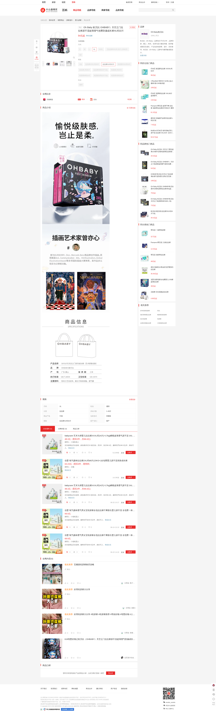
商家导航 (105, 10)
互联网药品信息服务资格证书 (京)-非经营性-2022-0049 (85, 699)
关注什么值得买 (170, 705)
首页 (44, 2)
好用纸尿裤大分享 (77, 589)
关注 (133, 27)
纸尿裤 (159, 319)
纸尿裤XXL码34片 (124, 64)
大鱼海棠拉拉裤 (162, 323)
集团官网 (129, 2)
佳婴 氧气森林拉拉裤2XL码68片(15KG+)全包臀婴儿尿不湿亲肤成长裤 (96, 460)
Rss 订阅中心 (170, 708)
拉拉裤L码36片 (84, 70)
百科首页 (52, 20)
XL (94, 49)
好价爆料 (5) (47, 429)
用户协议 (114, 688)
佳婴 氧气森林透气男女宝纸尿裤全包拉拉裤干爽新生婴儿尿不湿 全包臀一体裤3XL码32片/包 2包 (100, 510)
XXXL (101, 49)
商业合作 (142, 2)
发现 (44, 435)
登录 (167, 2)
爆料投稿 (154, 2)
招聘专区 (64, 688)
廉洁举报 (99, 688)
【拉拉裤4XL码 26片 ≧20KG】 (117, 49)
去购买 (131, 452)
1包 (80, 64)
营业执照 (106, 699)
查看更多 (132, 399)
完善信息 (132, 108)
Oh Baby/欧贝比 (157, 32)
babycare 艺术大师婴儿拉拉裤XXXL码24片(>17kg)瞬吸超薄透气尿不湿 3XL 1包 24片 (100, 436)
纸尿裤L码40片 (116, 70)
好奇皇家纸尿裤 (145, 310)
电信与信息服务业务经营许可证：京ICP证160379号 (75, 697)
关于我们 (43, 688)
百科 (73, 2)
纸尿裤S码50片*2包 (101, 75)
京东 (122, 453)
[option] (49, 63)
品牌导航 (91, 10)
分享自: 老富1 (130, 608)
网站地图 (75, 688)
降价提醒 (89, 36)
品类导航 (120, 10)
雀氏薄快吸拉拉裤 (145, 315)
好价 (54, 2)
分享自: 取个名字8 (129, 583)
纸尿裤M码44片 (84, 75)
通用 (80, 85)
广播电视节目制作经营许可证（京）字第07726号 (55, 702)
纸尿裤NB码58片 (117, 75)
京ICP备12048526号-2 (99, 697)
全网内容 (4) (62, 429)
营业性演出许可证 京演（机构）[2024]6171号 (54, 699)
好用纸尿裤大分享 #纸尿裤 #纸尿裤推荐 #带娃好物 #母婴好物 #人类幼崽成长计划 (100, 614)
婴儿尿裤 (78, 20)
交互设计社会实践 (129, 658)
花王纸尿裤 (143, 319)
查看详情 (143, 55)
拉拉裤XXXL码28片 (92, 64)
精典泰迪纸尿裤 (162, 315)
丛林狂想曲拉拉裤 (145, 323)
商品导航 (77, 10)
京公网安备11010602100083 (49, 697)
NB (80, 55)
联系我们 (54, 688)
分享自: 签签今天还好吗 (129, 633)
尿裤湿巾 (69, 20)
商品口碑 (76, 429)
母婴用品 (61, 20)
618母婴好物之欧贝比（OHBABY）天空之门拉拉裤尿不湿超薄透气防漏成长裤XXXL (100, 639)
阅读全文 (71, 448)
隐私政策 (124, 688)
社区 (63, 2)
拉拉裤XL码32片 (108, 64)
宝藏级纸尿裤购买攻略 (79, 564)
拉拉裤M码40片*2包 (100, 70)
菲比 (158, 310)
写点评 (110, 673)
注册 (172, 2)
